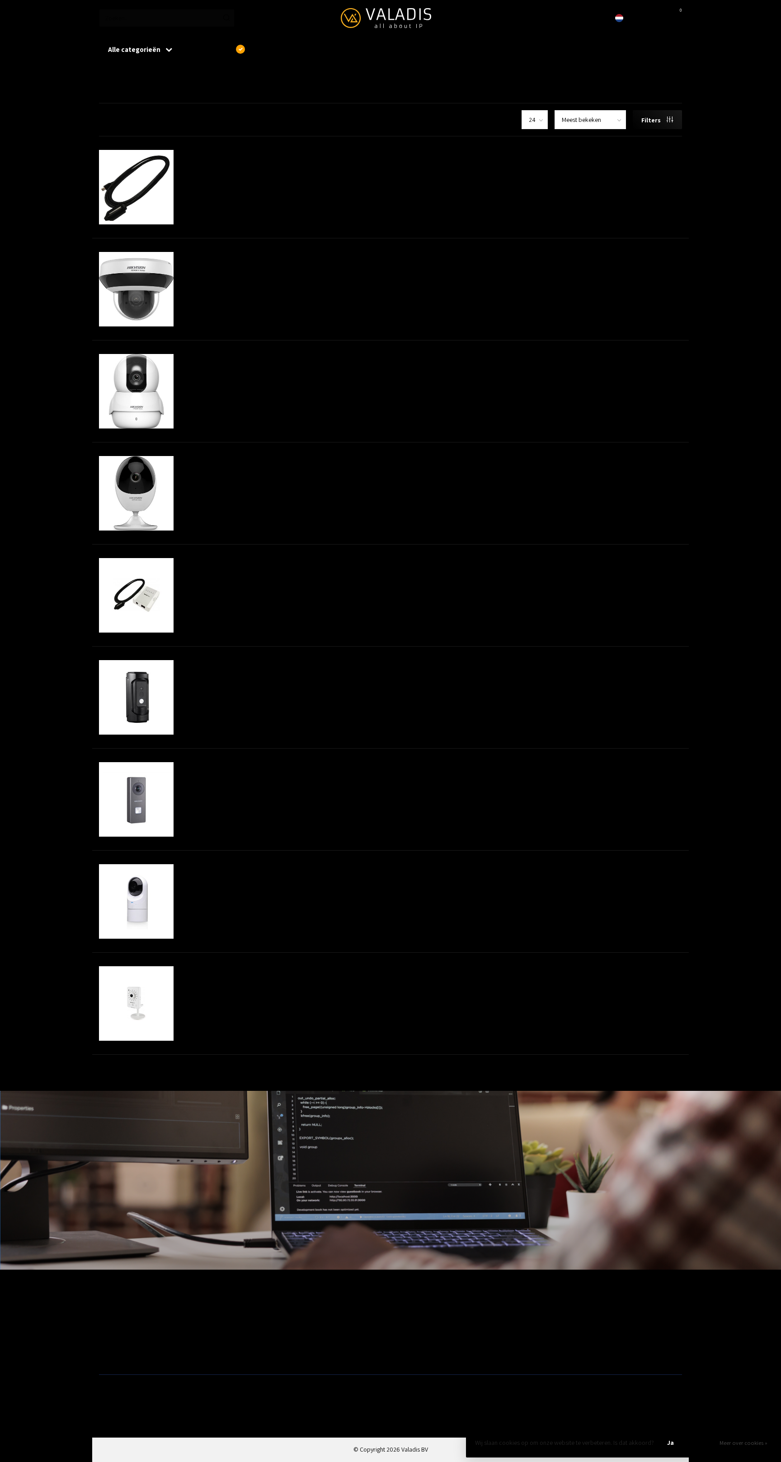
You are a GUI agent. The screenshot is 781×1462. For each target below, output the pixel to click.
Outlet (549, 1310)
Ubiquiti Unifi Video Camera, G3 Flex (246, 869)
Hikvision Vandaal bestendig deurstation (254, 665)
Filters (651, 120)
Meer (324, 167)
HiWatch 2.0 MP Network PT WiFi (239, 359)
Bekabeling (113, 1324)
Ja (670, 1443)
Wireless (257, 1310)
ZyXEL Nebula (263, 1339)
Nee (701, 1443)
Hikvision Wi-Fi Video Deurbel (233, 767)
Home (106, 72)
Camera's (406, 1339)
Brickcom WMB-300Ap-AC (226, 971)
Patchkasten (409, 1310)
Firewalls (110, 1339)
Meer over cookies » (743, 1443)
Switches (110, 1353)
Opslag (403, 1353)
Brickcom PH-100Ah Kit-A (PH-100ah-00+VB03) (264, 563)
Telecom (257, 1324)
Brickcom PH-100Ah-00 (221, 155)
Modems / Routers (418, 1324)
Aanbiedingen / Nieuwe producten (143, 1310)
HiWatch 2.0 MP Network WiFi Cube (244, 461)
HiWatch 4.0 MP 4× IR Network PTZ (243, 257)
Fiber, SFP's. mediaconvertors (284, 1353)
